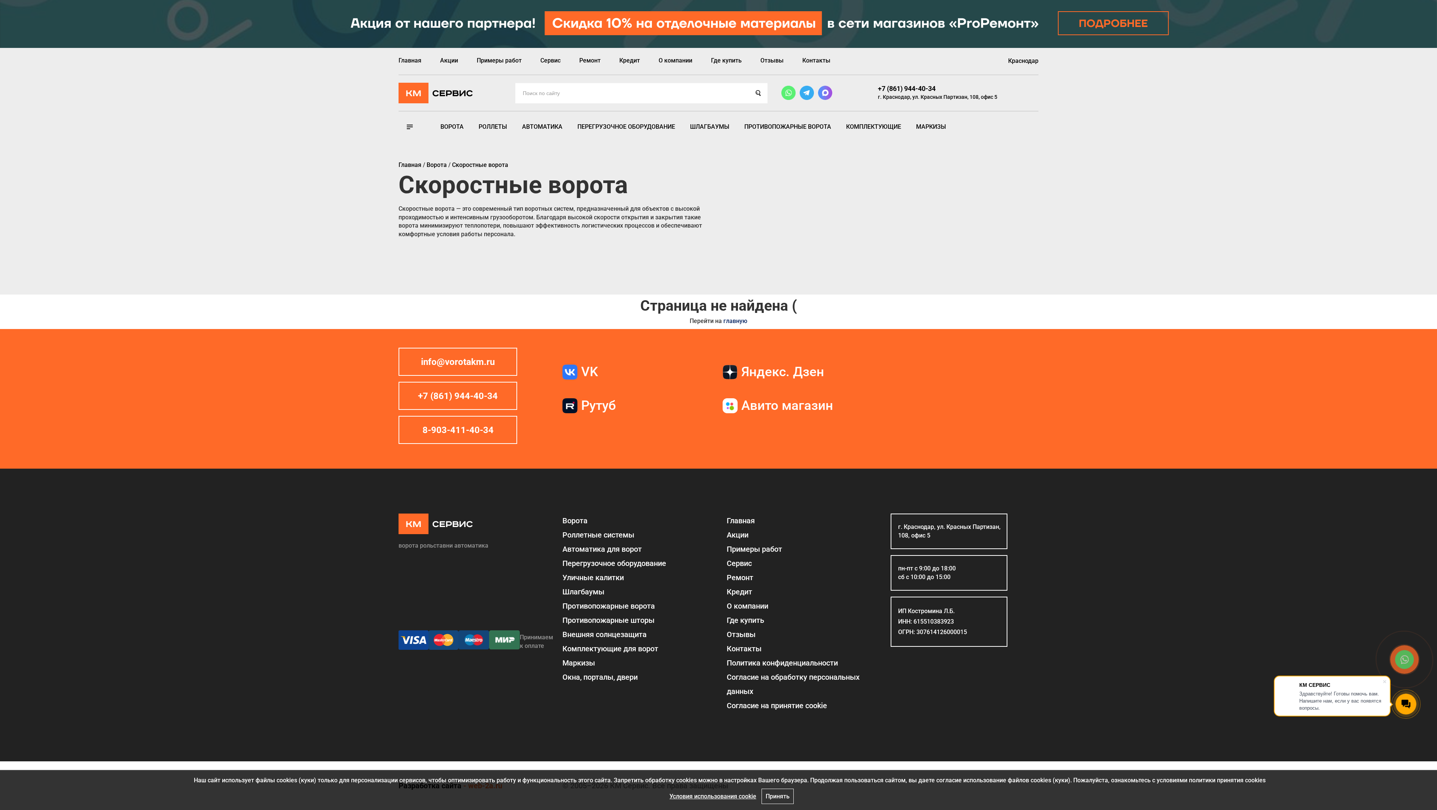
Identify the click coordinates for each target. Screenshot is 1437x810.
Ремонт (590, 60)
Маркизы (931, 126)
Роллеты (493, 126)
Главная (410, 60)
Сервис (550, 60)
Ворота (452, 126)
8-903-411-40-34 (458, 430)
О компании (675, 60)
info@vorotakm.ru (458, 362)
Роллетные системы (598, 534)
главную (735, 321)
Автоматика (542, 126)
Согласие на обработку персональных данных (793, 684)
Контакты (816, 60)
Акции (449, 60)
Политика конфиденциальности (782, 662)
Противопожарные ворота (787, 126)
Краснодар (1023, 60)
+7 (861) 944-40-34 (907, 88)
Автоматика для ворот (602, 549)
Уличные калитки (593, 577)
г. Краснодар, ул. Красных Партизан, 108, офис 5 (937, 97)
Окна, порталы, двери (600, 677)
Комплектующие (873, 126)
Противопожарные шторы (608, 620)
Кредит (629, 60)
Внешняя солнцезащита (604, 634)
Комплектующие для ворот (610, 648)
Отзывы (772, 60)
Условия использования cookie (712, 796)
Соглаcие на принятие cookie (777, 705)
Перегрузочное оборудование (626, 126)
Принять (778, 796)
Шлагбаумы (709, 126)
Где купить (726, 60)
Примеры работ (499, 60)
